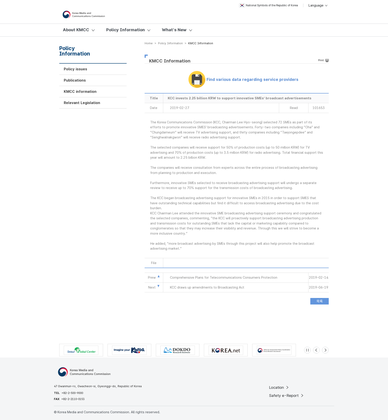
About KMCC (76, 29)
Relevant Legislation (82, 103)
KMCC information (80, 91)
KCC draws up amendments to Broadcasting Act (207, 287)
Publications (75, 80)
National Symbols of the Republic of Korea (272, 5)
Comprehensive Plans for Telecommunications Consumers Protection (223, 278)
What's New (174, 29)
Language (316, 5)
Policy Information (125, 29)
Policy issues (75, 69)
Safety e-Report (284, 395)
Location (277, 387)
